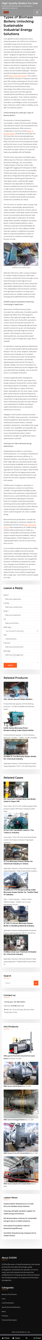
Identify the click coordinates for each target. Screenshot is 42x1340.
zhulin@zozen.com (17, 1006)
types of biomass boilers (18, 76)
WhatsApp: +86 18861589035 (15, 1002)
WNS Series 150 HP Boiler (13, 1086)
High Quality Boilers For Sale (20, 3)
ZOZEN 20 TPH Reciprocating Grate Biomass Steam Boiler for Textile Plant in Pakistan (21, 892)
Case (3, 1299)
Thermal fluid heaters (9, 1320)
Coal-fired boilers (8, 1303)
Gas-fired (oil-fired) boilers (11, 1307)
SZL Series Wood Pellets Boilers (18, 699)
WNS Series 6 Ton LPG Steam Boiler (17, 1153)
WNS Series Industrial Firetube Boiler (17, 1184)
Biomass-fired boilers (9, 1294)
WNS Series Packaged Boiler (14, 1120)
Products (5, 1316)
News (4, 1311)
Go (36, 983)
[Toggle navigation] (37, 12)
